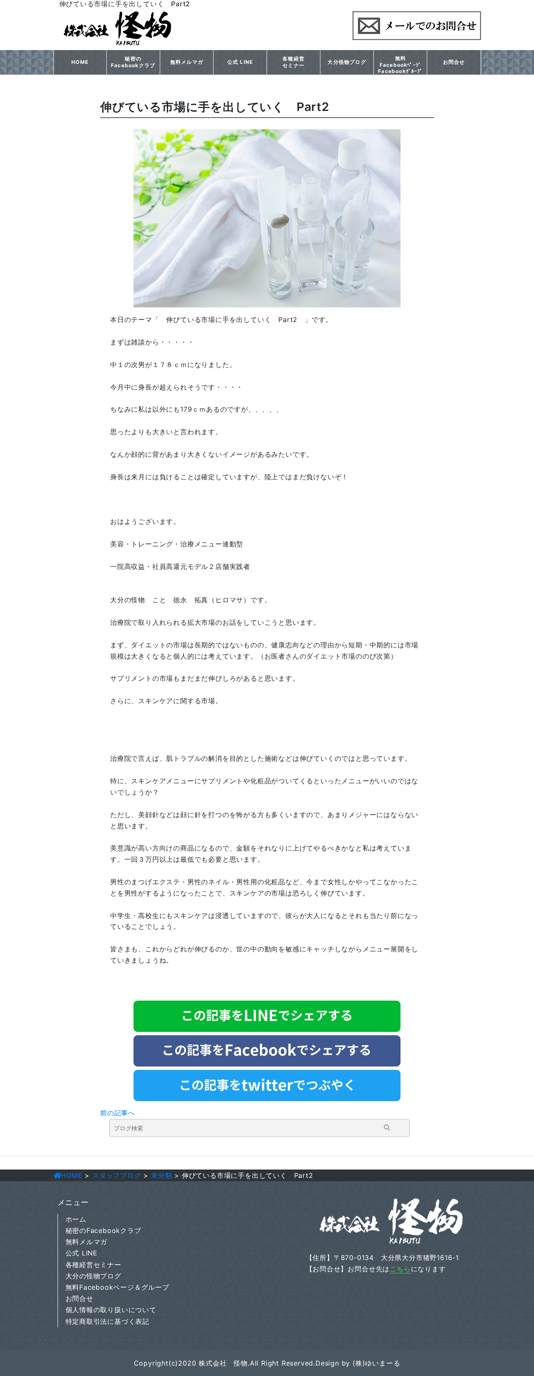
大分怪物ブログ (346, 62)
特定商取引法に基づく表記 (107, 1321)
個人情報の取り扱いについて (110, 1310)
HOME (79, 62)
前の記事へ (117, 1113)
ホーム (75, 1219)
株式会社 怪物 (223, 1363)
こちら (400, 1269)
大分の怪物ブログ (93, 1276)
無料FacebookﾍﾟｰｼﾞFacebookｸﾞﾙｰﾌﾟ (400, 64)
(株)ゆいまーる (376, 1363)
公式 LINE (240, 62)
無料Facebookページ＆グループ (117, 1287)
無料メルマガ (186, 62)
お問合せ (454, 62)
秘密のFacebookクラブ (133, 61)
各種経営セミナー (293, 61)
